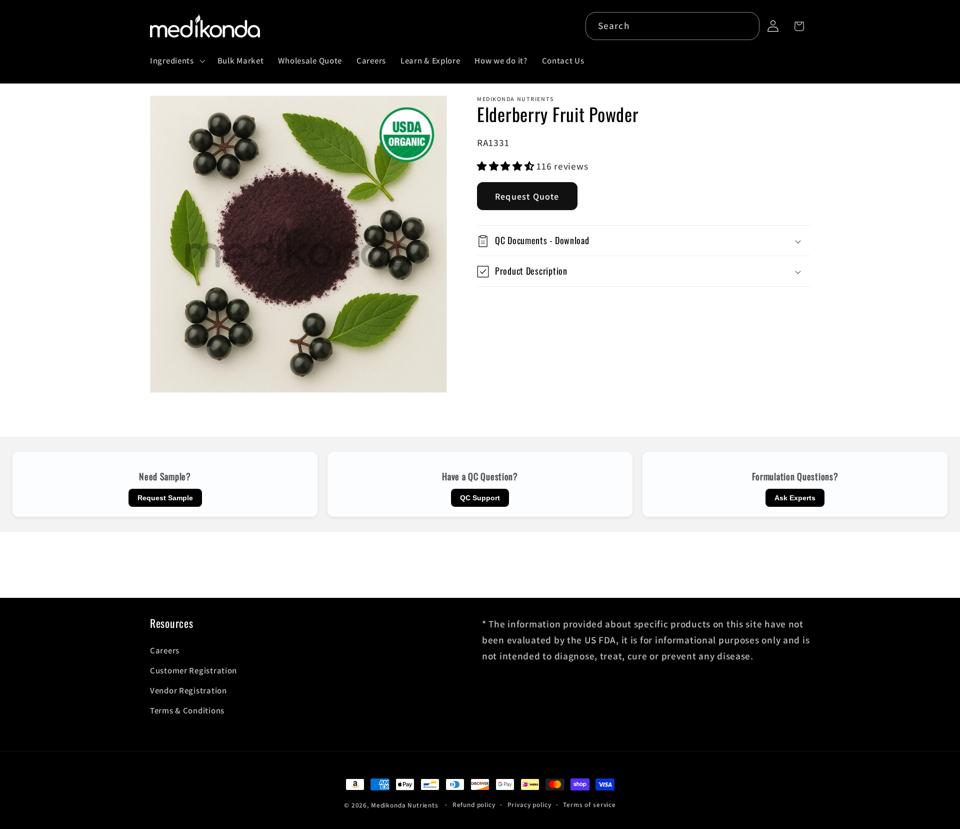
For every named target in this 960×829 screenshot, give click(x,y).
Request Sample (165, 498)
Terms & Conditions (187, 710)
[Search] (745, 26)
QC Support (480, 498)
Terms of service (589, 804)
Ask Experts (795, 498)
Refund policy (474, 804)
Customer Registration (193, 670)
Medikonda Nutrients (404, 805)
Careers (165, 650)
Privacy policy (530, 804)
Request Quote (527, 197)
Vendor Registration (188, 690)
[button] (176, 61)
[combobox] (673, 26)
